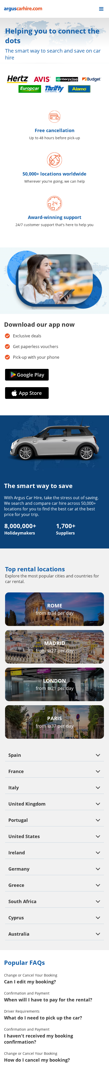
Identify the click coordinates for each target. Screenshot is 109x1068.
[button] (101, 8)
